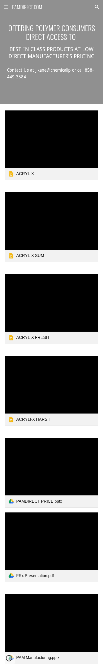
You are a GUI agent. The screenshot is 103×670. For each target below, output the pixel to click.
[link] (51, 145)
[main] (51, 41)
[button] (6, 7)
